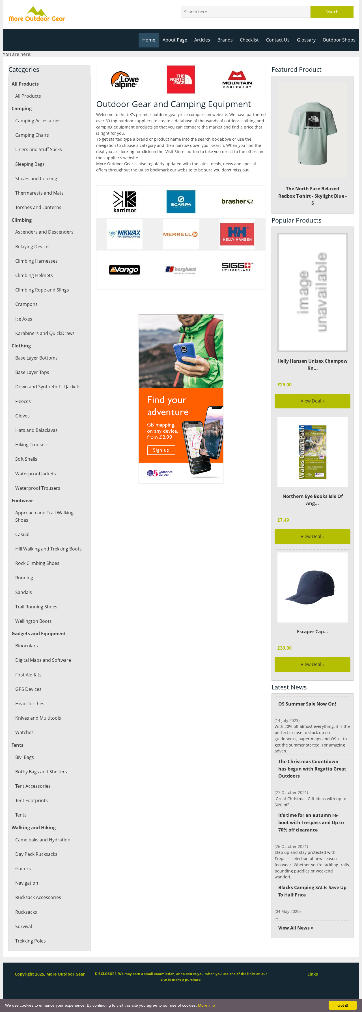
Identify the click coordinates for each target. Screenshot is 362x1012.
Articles (202, 40)
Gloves (22, 416)
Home (148, 40)
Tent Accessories (33, 786)
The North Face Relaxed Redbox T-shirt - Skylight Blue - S (312, 196)
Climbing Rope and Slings (42, 290)
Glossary (306, 40)
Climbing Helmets (34, 275)
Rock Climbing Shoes (37, 563)
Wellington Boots (33, 621)
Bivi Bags (24, 757)
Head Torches (29, 703)
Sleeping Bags (30, 164)
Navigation (26, 883)
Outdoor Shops (339, 40)
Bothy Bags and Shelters (41, 772)
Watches (24, 732)
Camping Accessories (38, 120)
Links (312, 974)
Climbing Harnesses (36, 261)
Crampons (26, 304)
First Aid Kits (28, 675)
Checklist (249, 40)
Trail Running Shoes (36, 607)
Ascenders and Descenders (44, 232)
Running (24, 577)
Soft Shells (26, 459)
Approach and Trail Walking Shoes (44, 516)
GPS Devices (28, 689)
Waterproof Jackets (35, 474)
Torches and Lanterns (38, 207)
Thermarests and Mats (39, 193)
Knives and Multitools (38, 718)
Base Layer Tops (32, 372)
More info (206, 1005)
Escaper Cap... (312, 631)
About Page (175, 40)
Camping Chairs (32, 135)
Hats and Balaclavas (36, 430)
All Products (28, 96)
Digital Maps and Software (43, 660)
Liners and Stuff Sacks (38, 149)
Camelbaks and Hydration (42, 840)
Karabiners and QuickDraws (45, 333)
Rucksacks (26, 912)
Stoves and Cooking (36, 178)
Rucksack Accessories (38, 897)
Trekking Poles (30, 941)
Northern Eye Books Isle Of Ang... (313, 500)
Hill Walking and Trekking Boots (48, 549)
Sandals (23, 592)
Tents (21, 815)
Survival (23, 926)
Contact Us (278, 40)
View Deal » (313, 401)
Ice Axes (23, 319)
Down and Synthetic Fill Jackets (48, 387)
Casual (22, 534)
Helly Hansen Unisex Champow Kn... (312, 364)
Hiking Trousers (32, 444)
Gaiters (23, 868)
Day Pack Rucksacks (36, 854)
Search (332, 11)
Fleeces (23, 401)
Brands (225, 40)
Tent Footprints (31, 800)
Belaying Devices (33, 246)
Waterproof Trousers (37, 488)
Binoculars (26, 646)
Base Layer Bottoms (36, 358)
